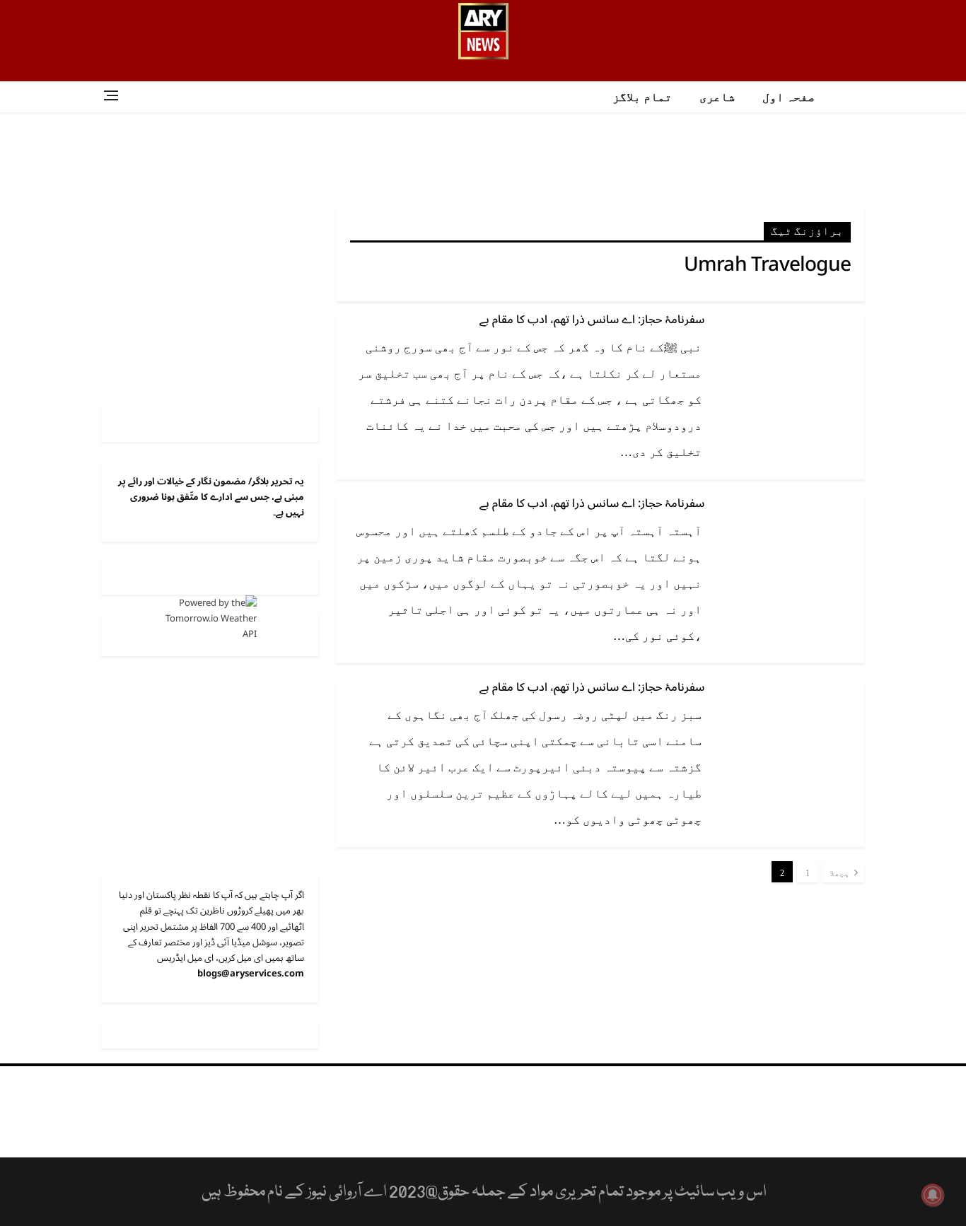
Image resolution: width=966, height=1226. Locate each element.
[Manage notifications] (932, 1195)
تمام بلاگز (642, 97)
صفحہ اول (788, 97)
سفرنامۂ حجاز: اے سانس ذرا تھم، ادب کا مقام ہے (591, 320)
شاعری (717, 97)
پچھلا (840, 873)
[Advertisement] (483, 158)
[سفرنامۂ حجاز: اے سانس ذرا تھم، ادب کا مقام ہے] (790, 360)
